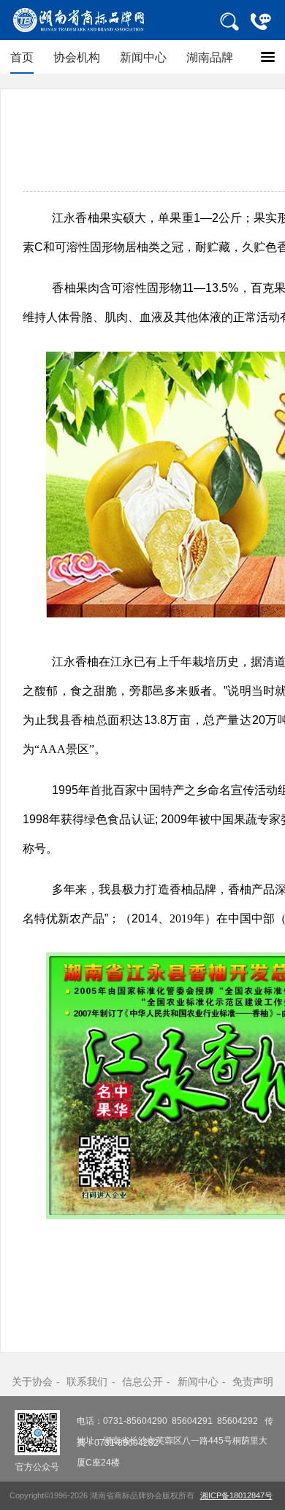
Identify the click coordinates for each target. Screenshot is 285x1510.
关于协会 (32, 1381)
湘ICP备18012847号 (236, 1495)
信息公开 (142, 1381)
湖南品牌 (209, 56)
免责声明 (252, 1381)
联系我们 (86, 1381)
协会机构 (76, 56)
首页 (22, 56)
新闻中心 (143, 56)
